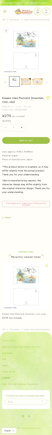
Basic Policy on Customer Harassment (20, 384)
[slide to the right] (46, 82)
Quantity (6, 120)
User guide (7, 353)
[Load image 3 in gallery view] (37, 81)
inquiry (5, 365)
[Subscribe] (42, 402)
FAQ (4, 359)
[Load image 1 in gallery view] (14, 81)
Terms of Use (8, 371)
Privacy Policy (8, 340)
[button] (4, 11)
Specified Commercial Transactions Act (21, 346)
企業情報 (6, 377)
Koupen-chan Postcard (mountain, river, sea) (24, 314)
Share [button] (8, 217)
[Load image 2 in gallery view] (26, 81)
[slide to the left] (5, 82)
